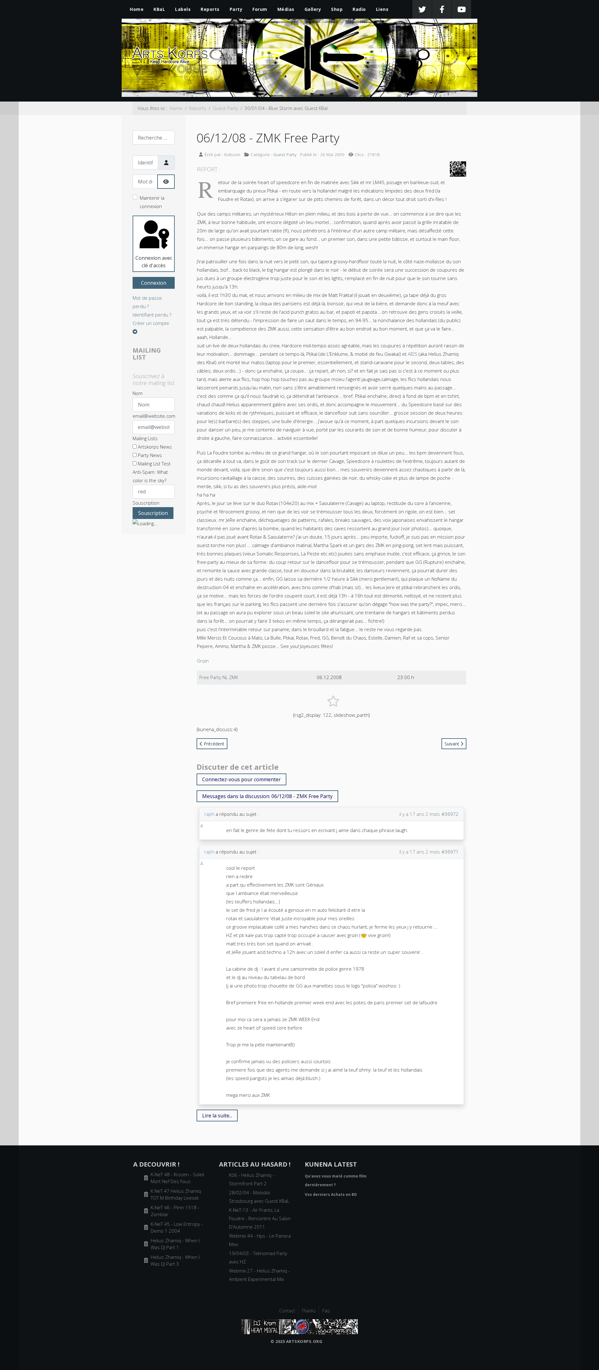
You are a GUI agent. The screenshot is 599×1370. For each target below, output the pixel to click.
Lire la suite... (217, 1115)
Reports (210, 9)
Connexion (153, 282)
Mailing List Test (154, 463)
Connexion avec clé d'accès (153, 261)
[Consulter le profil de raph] (201, 825)
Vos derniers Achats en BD (331, 1194)
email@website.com (154, 416)
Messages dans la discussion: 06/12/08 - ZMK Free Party (267, 796)
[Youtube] (461, 9)
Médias (286, 9)
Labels (183, 9)
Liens (382, 9)
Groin (203, 661)
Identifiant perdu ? (152, 315)
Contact (287, 1311)
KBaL (159, 9)
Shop (337, 9)
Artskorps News (154, 447)
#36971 (450, 852)
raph (209, 814)
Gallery (312, 9)
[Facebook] (441, 9)
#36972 (450, 814)
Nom (138, 393)
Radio (359, 9)
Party (236, 9)
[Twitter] (422, 9)
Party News (149, 455)
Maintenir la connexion (152, 202)
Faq (326, 1311)
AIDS (412, 354)
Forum (259, 9)
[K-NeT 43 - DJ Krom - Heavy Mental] (299, 1326)
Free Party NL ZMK (218, 677)
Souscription (146, 503)
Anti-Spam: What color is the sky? (150, 476)
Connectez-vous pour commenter (241, 779)
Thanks (309, 1311)
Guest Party (284, 154)
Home (137, 9)
